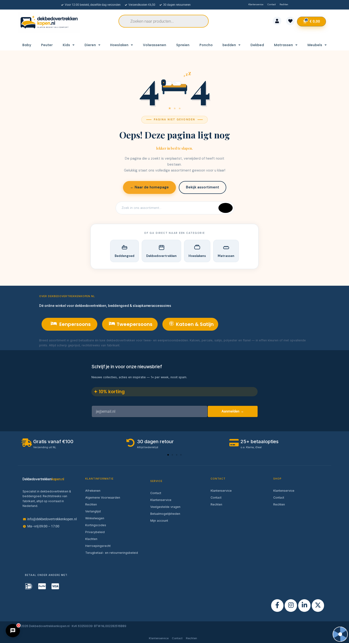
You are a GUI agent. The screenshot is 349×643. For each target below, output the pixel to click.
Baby (26, 45)
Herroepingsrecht (98, 546)
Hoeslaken (119, 45)
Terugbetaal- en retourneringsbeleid (111, 553)
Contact (155, 493)
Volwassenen (154, 45)
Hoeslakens (197, 256)
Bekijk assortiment (202, 187)
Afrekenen (92, 490)
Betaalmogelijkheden (165, 513)
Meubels (314, 45)
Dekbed (257, 45)
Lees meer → (130, 345)
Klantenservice (160, 500)
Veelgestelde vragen (165, 507)
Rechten (91, 504)
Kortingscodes (95, 525)
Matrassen (283, 45)
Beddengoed (124, 256)
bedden (229, 45)
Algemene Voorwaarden (102, 497)
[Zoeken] (225, 208)
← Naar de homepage (149, 187)
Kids (66, 45)
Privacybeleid (95, 532)
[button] (168, 455)
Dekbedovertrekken (161, 256)
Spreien (182, 45)
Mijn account (159, 520)
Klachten (91, 539)
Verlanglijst (93, 511)
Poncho (206, 45)
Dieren (90, 45)
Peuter (47, 45)
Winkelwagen (94, 518)
